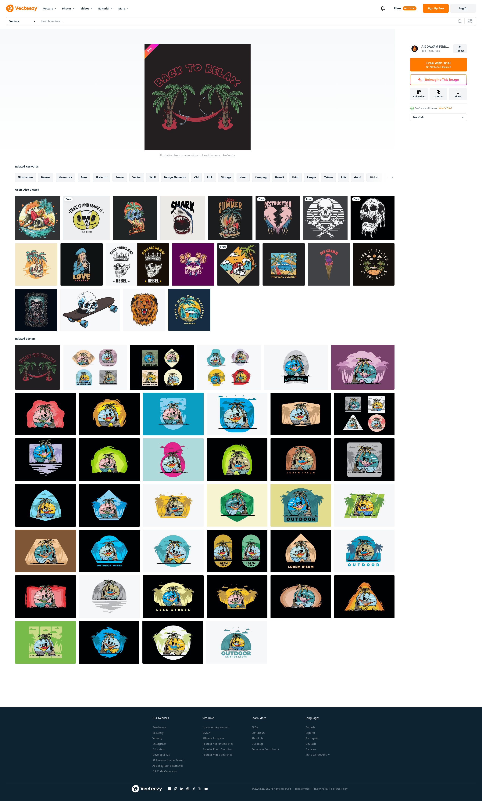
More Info (418, 117)
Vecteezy (157, 732)
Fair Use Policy (339, 788)
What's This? (445, 108)
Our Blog (257, 743)
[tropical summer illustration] (283, 264)
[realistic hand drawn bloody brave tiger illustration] (144, 310)
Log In (463, 8)
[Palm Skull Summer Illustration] (36, 264)
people (311, 177)
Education (158, 749)
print (295, 177)
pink (210, 177)
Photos (66, 8)
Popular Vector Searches (217, 743)
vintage (226, 177)
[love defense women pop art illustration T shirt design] (81, 264)
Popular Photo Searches (217, 749)
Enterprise (159, 743)
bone (84, 177)
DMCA (206, 732)
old (196, 177)
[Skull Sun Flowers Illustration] (193, 264)
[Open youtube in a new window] (206, 788)
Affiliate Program (213, 738)
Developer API (161, 754)
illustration (25, 177)
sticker (374, 177)
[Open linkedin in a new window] (181, 788)
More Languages (316, 754)
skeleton (101, 177)
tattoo (328, 177)
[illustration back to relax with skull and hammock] (37, 367)
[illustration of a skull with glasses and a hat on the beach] (238, 264)
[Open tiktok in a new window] (193, 788)
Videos (84, 8)
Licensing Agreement (216, 727)
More (121, 8)
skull (152, 177)
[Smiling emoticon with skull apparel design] (86, 218)
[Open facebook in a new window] (169, 788)
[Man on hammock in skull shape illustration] (95, 367)
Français (310, 749)
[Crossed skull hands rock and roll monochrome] (325, 218)
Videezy (157, 738)
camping (261, 177)
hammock (65, 177)
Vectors (48, 8)
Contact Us (258, 732)
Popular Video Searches (217, 754)
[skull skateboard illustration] (90, 310)
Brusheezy (159, 727)
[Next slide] (389, 177)
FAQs (255, 727)
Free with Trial (438, 65)
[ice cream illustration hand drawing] (329, 264)
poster (120, 177)
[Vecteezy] (21, 8)
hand (243, 177)
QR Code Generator (164, 771)
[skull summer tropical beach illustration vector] (135, 218)
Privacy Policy (320, 788)
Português (312, 738)
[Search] (460, 21)
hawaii (279, 177)
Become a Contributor (265, 749)
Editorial (103, 8)
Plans (397, 8)
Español (310, 732)
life (343, 177)
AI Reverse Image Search (168, 760)
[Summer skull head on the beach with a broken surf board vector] (37, 218)
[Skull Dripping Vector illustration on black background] (373, 218)
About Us (257, 738)
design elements (175, 177)
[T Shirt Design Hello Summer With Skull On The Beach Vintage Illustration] (230, 218)
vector (136, 177)
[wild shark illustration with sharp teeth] (182, 218)
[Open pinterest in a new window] (187, 788)
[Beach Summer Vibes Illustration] (189, 310)
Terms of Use (302, 788)
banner (45, 177)
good (357, 177)
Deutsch (310, 743)
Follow (460, 50)
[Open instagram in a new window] (175, 788)
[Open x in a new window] (200, 788)
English (310, 727)
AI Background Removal (167, 765)
